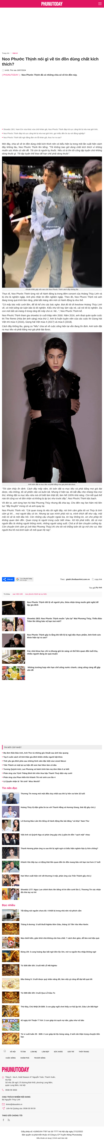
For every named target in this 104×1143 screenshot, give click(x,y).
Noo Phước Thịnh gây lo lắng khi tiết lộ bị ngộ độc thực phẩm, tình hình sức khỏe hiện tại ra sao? (64, 636)
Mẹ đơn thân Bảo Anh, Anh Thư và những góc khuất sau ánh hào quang (35, 753)
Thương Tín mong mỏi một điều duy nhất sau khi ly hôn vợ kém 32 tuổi (53, 793)
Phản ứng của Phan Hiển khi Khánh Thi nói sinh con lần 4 (29, 777)
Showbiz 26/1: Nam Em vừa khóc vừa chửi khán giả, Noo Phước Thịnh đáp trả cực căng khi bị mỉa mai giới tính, (50, 129)
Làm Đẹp (45, 1052)
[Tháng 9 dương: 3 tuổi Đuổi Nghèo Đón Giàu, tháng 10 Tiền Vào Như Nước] (10, 929)
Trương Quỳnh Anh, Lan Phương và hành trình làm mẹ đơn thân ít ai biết (36, 769)
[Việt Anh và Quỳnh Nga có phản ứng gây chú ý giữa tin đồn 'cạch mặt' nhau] (10, 839)
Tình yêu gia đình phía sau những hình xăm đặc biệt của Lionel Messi (34, 761)
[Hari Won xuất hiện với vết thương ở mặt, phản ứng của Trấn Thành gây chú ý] (10, 880)
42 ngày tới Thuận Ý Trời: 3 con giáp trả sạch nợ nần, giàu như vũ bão (52, 1020)
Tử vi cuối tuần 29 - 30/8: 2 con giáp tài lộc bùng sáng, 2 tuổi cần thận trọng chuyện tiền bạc (60, 1035)
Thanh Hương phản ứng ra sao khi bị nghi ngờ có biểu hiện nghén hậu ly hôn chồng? (59, 848)
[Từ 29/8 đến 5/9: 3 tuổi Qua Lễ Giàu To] (10, 997)
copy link (98, 579)
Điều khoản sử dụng (44, 1138)
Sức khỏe (58, 1052)
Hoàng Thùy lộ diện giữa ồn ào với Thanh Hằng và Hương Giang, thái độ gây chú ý (58, 807)
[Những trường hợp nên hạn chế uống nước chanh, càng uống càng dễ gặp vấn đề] (13, 673)
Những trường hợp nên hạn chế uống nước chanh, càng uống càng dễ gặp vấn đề (63, 668)
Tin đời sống (40, 1058)
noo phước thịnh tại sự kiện (36, 594)
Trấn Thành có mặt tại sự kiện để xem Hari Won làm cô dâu (30, 765)
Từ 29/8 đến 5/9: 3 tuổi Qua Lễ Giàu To (38, 993)
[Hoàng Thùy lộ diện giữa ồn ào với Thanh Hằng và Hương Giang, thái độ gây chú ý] (10, 812)
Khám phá (24, 1058)
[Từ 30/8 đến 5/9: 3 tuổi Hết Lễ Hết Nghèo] (10, 970)
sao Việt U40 (18, 594)
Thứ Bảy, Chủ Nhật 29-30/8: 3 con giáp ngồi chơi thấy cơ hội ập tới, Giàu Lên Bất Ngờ (59, 1007)
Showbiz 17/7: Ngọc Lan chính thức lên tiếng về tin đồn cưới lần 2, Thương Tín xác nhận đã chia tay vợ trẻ (61, 890)
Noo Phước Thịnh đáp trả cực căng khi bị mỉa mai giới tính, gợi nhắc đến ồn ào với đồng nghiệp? (44, 133)
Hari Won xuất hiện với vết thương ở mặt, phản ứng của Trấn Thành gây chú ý (56, 876)
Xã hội (12, 1052)
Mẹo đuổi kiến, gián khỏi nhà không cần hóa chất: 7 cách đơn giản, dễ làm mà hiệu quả (60, 938)
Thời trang (84, 1052)
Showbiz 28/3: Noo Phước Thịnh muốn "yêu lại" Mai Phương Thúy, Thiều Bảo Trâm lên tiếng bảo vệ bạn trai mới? (64, 619)
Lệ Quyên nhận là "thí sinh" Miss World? (21, 781)
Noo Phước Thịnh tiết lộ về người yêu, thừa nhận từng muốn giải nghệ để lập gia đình (62, 603)
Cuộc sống (11, 1058)
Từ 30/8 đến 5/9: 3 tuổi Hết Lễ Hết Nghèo (39, 965)
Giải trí (15, 53)
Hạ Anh (99, 588)
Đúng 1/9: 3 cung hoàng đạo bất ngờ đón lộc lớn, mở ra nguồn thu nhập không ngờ (58, 952)
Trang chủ (5, 53)
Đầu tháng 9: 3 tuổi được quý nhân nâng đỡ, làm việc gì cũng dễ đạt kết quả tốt (56, 979)
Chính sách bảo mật (60, 1138)
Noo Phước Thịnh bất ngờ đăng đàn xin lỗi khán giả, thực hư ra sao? (32, 137)
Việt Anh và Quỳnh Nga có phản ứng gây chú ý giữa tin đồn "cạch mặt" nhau (55, 835)
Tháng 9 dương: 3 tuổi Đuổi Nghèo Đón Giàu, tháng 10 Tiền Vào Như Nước (54, 924)
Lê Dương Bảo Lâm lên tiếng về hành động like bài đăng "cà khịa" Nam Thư (55, 821)
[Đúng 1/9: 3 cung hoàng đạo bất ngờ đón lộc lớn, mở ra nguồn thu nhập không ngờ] (10, 956)
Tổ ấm (23, 1052)
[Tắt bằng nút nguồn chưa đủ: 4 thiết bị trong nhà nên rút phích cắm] (10, 915)
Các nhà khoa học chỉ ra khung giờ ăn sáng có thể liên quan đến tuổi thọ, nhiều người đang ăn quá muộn (62, 652)
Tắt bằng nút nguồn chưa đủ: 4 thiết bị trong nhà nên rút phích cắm (51, 911)
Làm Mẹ (33, 1052)
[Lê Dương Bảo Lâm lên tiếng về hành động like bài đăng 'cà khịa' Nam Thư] (10, 825)
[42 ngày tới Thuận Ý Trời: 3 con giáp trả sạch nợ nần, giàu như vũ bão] (10, 1025)
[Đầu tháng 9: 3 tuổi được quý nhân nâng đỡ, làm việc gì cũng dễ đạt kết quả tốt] (10, 984)
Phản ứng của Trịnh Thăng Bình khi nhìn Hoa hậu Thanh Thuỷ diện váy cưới (37, 773)
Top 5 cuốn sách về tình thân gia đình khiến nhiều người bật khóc (33, 757)
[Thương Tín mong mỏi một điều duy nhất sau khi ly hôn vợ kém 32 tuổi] (10, 798)
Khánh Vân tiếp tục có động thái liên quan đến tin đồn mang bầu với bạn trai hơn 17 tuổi (60, 862)
